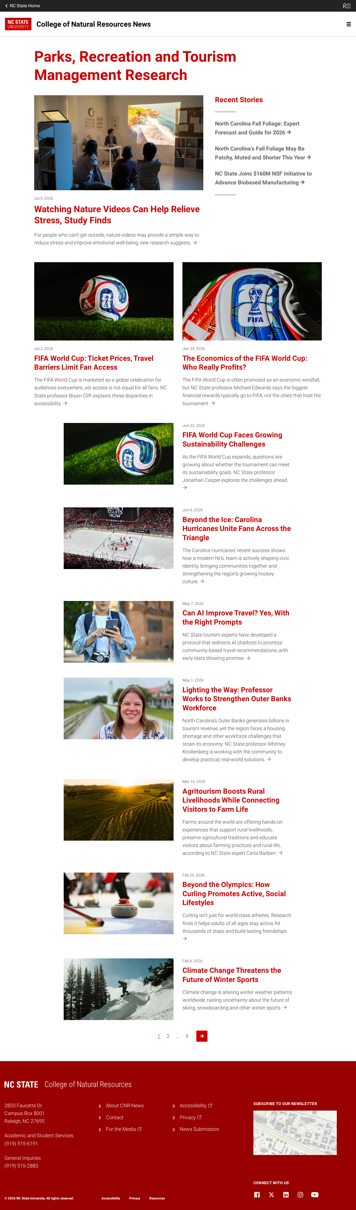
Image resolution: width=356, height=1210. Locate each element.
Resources (157, 1198)
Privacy (134, 1198)
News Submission (199, 1129)
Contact (114, 1117)
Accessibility (111, 1198)
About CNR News (125, 1105)
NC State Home (25, 5)
